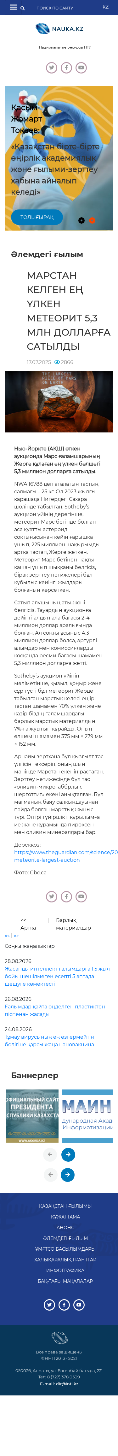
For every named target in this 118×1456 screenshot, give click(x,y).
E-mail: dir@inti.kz (59, 1383)
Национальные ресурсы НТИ (65, 47)
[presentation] (50, 1155)
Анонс (65, 1227)
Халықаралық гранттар (65, 1260)
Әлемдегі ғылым (65, 1238)
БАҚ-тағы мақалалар (65, 1281)
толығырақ (36, 217)
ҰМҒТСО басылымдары (65, 1249)
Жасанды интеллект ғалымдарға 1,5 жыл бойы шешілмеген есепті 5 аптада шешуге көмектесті (57, 976)
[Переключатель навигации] (13, 7)
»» (16, 935)
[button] (81, 220)
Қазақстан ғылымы (65, 1206)
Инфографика (65, 1270)
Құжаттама (65, 1217)
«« (7, 935)
